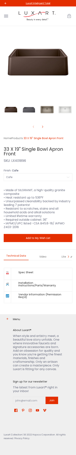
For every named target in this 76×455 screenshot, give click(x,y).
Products (17, 138)
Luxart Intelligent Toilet (38, 3)
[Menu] (6, 16)
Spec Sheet (25, 272)
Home (7, 138)
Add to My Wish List (38, 238)
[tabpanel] (38, 285)
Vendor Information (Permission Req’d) (39, 296)
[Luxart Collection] (37, 16)
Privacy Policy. (22, 438)
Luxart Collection (13, 434)
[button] (69, 16)
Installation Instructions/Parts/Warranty (37, 284)
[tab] (16, 257)
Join (51, 400)
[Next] (42, 127)
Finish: (11, 170)
